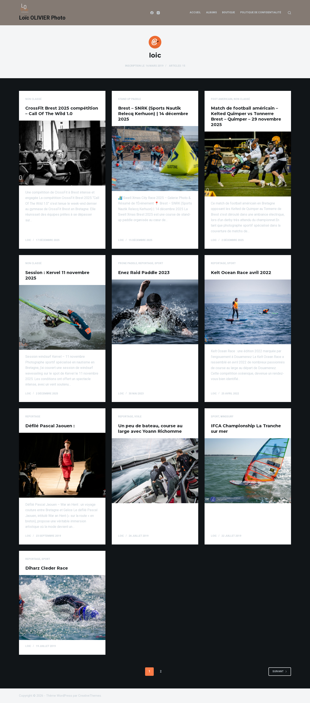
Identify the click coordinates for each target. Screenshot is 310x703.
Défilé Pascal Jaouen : (50, 425)
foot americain (221, 99)
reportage (145, 263)
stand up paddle (129, 99)
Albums (211, 12)
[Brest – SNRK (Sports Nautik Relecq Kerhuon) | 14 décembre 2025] (155, 158)
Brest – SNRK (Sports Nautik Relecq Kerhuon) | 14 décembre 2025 (153, 114)
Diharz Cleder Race (46, 568)
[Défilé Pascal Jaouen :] (62, 465)
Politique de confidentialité (260, 12)
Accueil (195, 12)
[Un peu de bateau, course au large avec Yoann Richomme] (155, 470)
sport (159, 263)
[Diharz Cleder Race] (62, 607)
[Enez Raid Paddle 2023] (155, 312)
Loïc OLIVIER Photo (42, 18)
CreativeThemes (89, 696)
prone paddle (127, 263)
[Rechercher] (289, 12)
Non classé (33, 99)
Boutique (228, 12)
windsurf (226, 416)
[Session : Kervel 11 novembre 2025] (62, 317)
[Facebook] (152, 12)
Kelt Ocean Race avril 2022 (241, 272)
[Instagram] (158, 12)
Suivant (277, 671)
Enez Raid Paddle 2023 (144, 272)
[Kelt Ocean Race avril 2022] (248, 312)
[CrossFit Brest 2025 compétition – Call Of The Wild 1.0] (62, 153)
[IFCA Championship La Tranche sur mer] (248, 470)
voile (138, 416)
